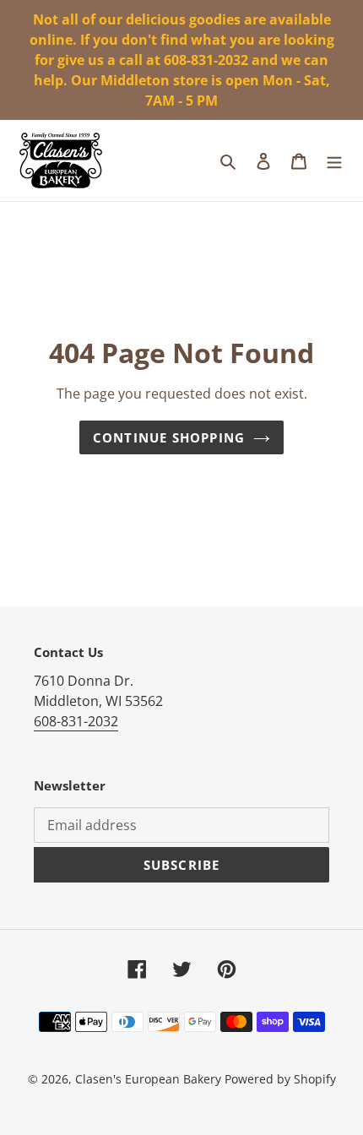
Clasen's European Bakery (148, 1079)
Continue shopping (169, 437)
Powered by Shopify (280, 1079)
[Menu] (334, 160)
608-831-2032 (76, 721)
